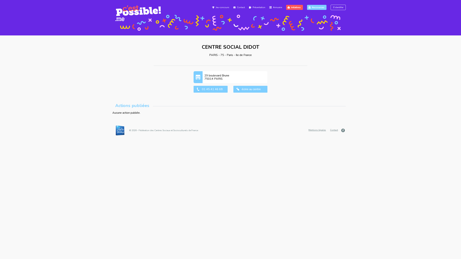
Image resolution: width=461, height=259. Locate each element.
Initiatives (296, 7)
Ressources (318, 7)
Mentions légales (317, 130)
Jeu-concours (222, 7)
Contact (241, 7)
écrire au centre (251, 89)
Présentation (259, 7)
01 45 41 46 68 (212, 89)
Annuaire (277, 7)
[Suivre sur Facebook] (343, 130)
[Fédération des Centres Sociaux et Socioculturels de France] (122, 130)
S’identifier (338, 7)
